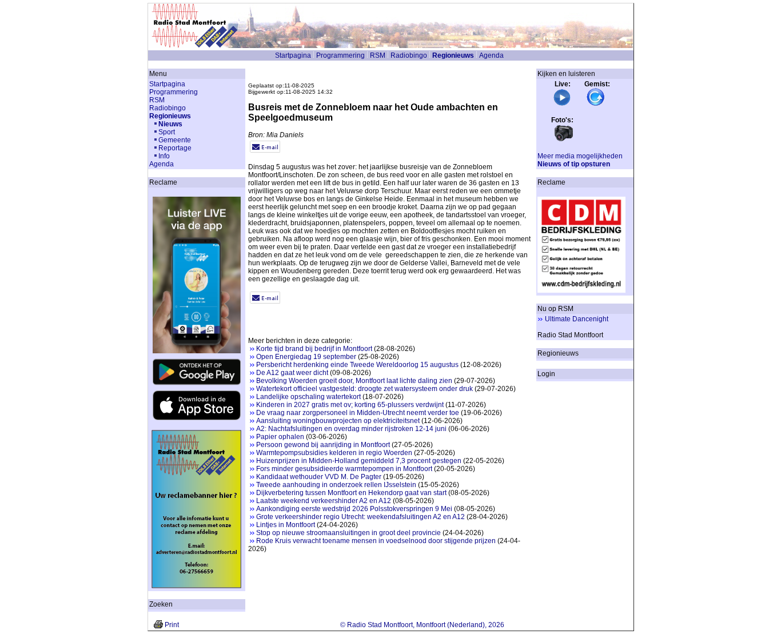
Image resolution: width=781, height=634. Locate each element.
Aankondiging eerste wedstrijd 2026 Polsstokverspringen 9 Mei (354, 509)
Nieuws (170, 124)
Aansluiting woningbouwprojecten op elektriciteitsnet (338, 421)
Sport (166, 132)
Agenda (491, 55)
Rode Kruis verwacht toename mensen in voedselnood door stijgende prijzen (376, 541)
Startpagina (293, 55)
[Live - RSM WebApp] (562, 104)
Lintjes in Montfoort (285, 525)
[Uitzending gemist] (596, 104)
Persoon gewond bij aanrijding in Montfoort (323, 445)
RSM (377, 55)
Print (172, 625)
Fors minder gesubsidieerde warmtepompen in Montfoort (344, 469)
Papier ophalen (280, 437)
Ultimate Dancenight (576, 319)
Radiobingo (408, 55)
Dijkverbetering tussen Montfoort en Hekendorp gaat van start (351, 493)
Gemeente (174, 140)
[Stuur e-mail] (265, 150)
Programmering (340, 55)
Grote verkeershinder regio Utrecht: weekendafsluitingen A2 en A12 (360, 517)
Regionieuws (453, 55)
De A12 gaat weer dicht (292, 373)
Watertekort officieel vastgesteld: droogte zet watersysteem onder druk (364, 389)
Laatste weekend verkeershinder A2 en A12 (323, 501)
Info (164, 156)
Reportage (175, 148)
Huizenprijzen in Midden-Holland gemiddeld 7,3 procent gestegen (358, 461)
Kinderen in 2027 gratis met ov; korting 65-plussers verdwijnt (350, 405)
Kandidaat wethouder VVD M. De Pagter (318, 477)
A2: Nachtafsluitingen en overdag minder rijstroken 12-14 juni (351, 429)
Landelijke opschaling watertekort (308, 397)
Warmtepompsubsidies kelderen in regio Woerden (334, 453)
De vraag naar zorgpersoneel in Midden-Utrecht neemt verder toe (357, 413)
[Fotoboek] (564, 140)
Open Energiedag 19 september (306, 357)
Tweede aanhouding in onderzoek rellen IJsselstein (336, 485)
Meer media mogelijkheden (580, 156)
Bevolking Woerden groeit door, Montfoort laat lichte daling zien (354, 381)
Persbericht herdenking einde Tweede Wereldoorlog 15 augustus (357, 365)
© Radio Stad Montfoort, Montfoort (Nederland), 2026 (422, 625)
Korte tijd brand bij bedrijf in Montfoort (314, 349)
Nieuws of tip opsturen (573, 164)
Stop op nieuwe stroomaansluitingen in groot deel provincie (348, 533)
